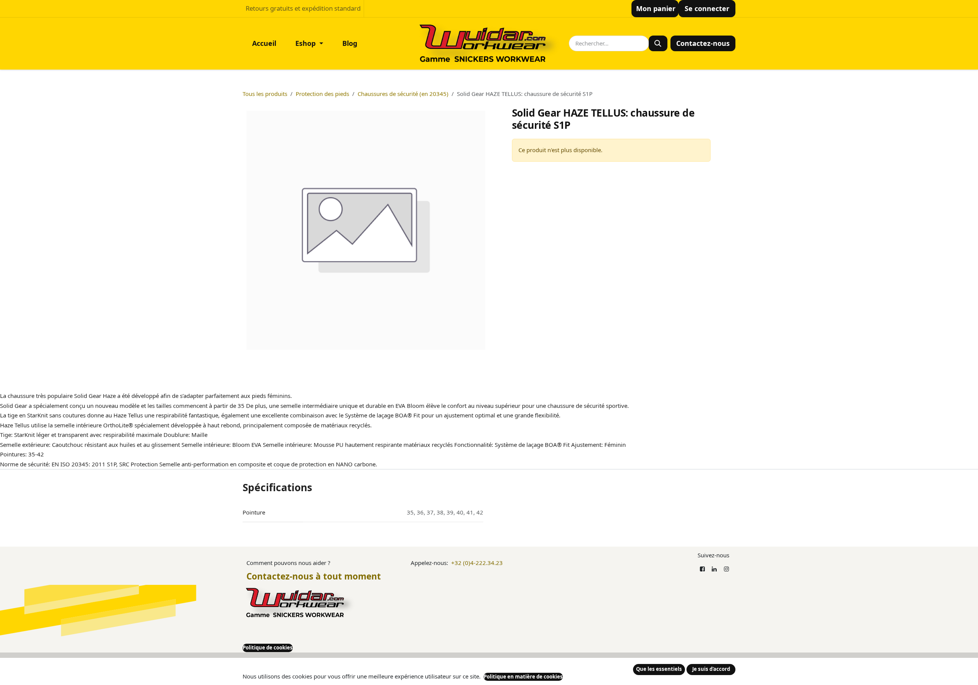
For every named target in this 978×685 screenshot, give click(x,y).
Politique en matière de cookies (523, 676)
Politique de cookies (268, 647)
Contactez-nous (703, 43)
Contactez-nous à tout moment (313, 576)
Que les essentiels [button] (659, 669)
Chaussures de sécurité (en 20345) (403, 93)
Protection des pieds (322, 93)
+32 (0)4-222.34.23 (477, 563)
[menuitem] (264, 43)
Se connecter (707, 8)
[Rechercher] (658, 43)
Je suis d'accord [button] (711, 669)
